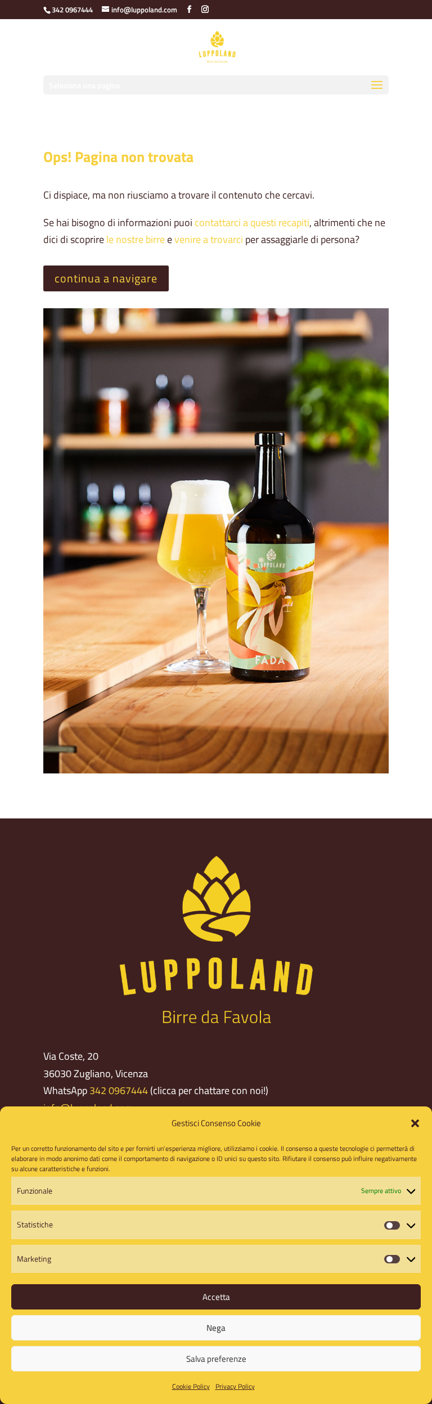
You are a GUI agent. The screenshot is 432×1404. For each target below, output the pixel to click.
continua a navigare (106, 278)
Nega (216, 1327)
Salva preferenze (216, 1358)
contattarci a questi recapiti (252, 222)
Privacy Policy (235, 1386)
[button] (415, 1123)
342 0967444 (118, 1090)
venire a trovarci (208, 239)
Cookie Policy (191, 1386)
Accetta (216, 1296)
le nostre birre (135, 239)
